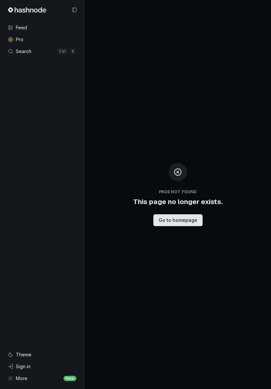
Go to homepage (178, 220)
